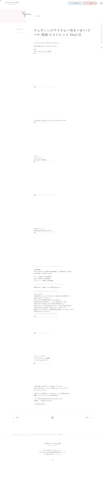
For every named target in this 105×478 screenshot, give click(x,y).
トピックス (18, 434)
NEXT (87, 417)
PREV (17, 417)
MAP (63, 452)
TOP (14, 434)
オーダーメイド (21, 32)
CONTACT (57, 454)
